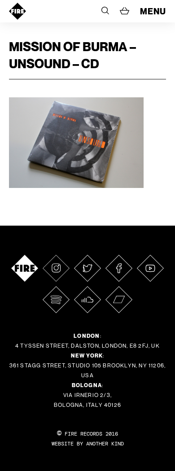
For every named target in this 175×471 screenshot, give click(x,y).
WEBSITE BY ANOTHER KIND (88, 443)
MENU (153, 11)
